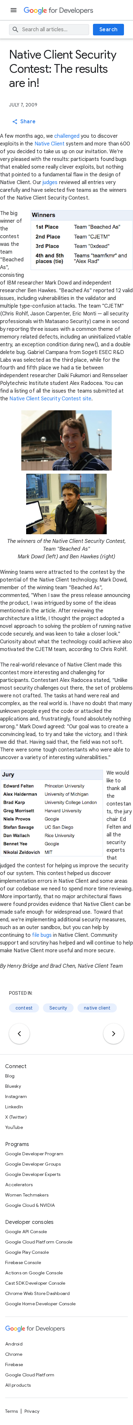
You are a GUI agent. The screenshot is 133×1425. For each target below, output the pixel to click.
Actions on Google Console (34, 1273)
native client (97, 1008)
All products (18, 1385)
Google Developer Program (34, 1154)
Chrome (14, 1354)
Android (14, 1344)
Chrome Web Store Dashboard (37, 1293)
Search (108, 29)
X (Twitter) (16, 1117)
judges (50, 182)
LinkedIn (14, 1107)
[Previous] (19, 1033)
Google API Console (26, 1231)
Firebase (14, 1364)
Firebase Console (23, 1262)
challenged (66, 136)
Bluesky (13, 1086)
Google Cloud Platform (29, 1375)
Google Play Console (27, 1252)
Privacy (32, 1411)
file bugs (42, 935)
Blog (10, 1076)
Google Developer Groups (33, 1164)
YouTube (14, 1127)
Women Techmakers (26, 1195)
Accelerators (19, 1185)
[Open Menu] (14, 10)
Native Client (50, 144)
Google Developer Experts (32, 1174)
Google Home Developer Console (40, 1304)
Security (58, 1008)
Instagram (16, 1096)
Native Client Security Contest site (50, 399)
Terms (11, 1411)
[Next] (113, 1033)
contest (24, 1008)
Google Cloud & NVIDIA (30, 1205)
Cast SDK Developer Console (35, 1283)
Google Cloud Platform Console (38, 1242)
